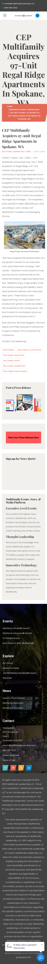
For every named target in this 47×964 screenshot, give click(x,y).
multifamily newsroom (14, 366)
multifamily (8, 350)
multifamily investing (13, 355)
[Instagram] (20, 767)
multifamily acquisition (29, 350)
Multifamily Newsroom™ (27, 109)
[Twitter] (12, 767)
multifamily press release (15, 371)
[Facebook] (5, 767)
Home (10, 106)
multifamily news (11, 360)
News (12, 109)
